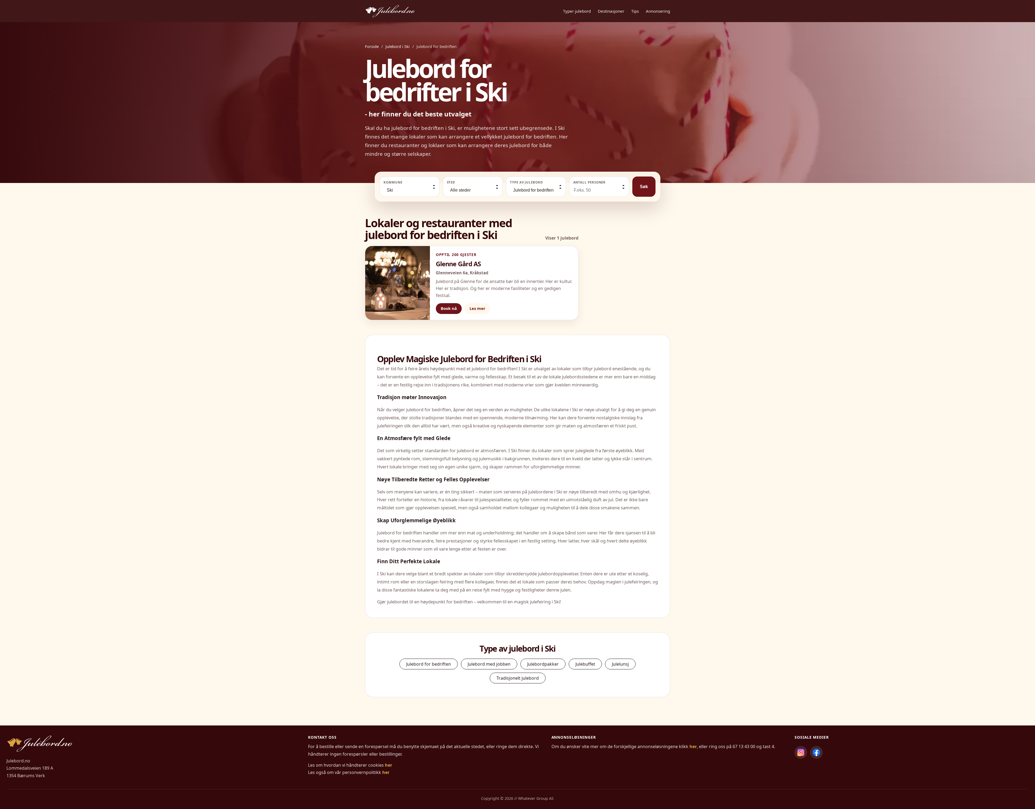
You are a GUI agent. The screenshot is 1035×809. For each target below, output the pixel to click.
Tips (635, 11)
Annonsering (658, 11)
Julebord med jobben (489, 664)
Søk (644, 186)
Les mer (477, 308)
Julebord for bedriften (428, 664)
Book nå (449, 308)
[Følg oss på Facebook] (816, 752)
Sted (451, 182)
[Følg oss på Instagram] (801, 752)
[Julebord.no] (390, 11)
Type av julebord (526, 182)
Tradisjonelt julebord (517, 678)
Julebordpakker (543, 664)
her (388, 765)
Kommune (393, 182)
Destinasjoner (611, 11)
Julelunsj (620, 664)
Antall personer (589, 182)
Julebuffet (585, 664)
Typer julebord (577, 11)
